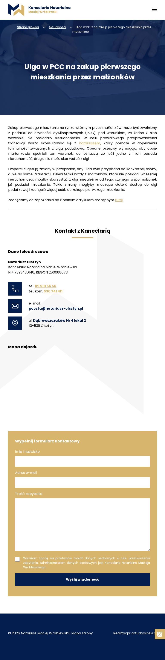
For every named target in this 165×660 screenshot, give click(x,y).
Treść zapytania (28, 493)
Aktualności (57, 27)
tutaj (119, 200)
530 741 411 (53, 291)
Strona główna (28, 27)
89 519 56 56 (45, 286)
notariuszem (89, 143)
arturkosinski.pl (144, 633)
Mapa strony (82, 633)
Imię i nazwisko (27, 451)
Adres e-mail (26, 472)
